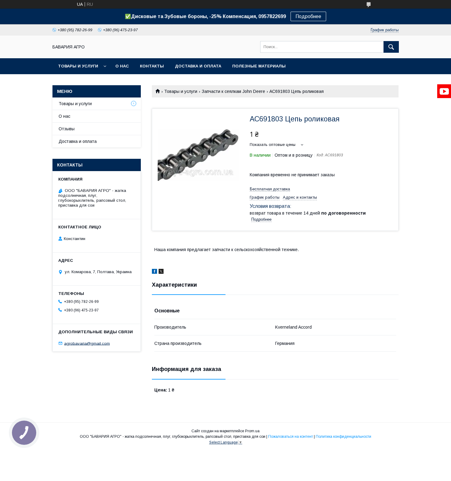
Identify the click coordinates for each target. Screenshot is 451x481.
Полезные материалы (259, 66)
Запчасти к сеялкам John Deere (233, 91)
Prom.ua (252, 431)
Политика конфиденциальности (343, 436)
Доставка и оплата (198, 66)
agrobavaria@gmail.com (87, 343)
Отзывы (67, 128)
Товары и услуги (78, 66)
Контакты (152, 66)
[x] (161, 272)
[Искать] (391, 47)
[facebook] (154, 272)
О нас (122, 66)
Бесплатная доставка (270, 189)
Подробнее (308, 16)
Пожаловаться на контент (290, 436)
